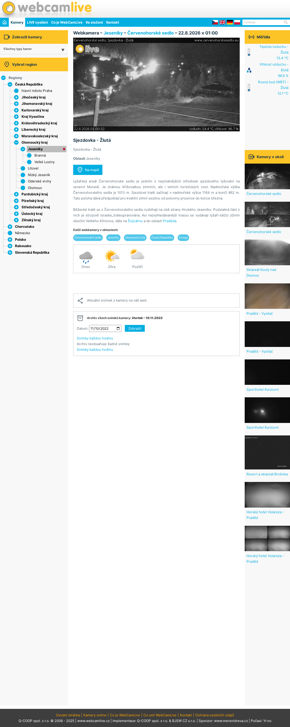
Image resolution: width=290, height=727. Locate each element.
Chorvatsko (24, 226)
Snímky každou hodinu (95, 338)
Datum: (82, 328)
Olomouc (35, 188)
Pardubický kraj (35, 194)
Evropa (183, 237)
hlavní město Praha (37, 90)
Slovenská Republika (32, 252)
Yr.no (267, 721)
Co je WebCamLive (66, 22)
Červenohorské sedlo (150, 33)
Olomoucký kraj (35, 142)
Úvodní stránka (68, 715)
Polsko (20, 239)
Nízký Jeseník (39, 175)
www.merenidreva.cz (231, 721)
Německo (22, 233)
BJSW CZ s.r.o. (184, 721)
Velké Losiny (44, 162)
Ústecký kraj (32, 213)
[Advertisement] (237, 8)
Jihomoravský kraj (37, 103)
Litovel (33, 168)
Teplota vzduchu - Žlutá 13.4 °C (273, 52)
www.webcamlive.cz (93, 721)
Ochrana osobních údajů (214, 715)
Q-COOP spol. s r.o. (152, 721)
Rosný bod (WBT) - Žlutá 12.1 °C (273, 88)
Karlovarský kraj (35, 110)
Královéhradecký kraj (39, 123)
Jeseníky (35, 149)
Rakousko (23, 246)
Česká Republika (29, 84)
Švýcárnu (135, 221)
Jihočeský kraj (34, 97)
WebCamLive (46, 9)
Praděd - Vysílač (259, 313)
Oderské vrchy (39, 181)
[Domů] (4, 22)
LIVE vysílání (37, 22)
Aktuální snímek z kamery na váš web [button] (112, 300)
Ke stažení (94, 22)
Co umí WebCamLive (159, 715)
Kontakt (112, 22)
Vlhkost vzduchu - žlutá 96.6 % (273, 70)
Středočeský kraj (36, 207)
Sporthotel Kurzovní (262, 389)
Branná (40, 155)
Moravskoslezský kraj (40, 136)
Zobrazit (134, 328)
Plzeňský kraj (33, 201)
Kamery (17, 22)
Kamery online (94, 715)
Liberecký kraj (33, 129)
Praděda (169, 221)
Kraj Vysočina (33, 116)
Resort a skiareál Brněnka (267, 474)
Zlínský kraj (31, 220)
